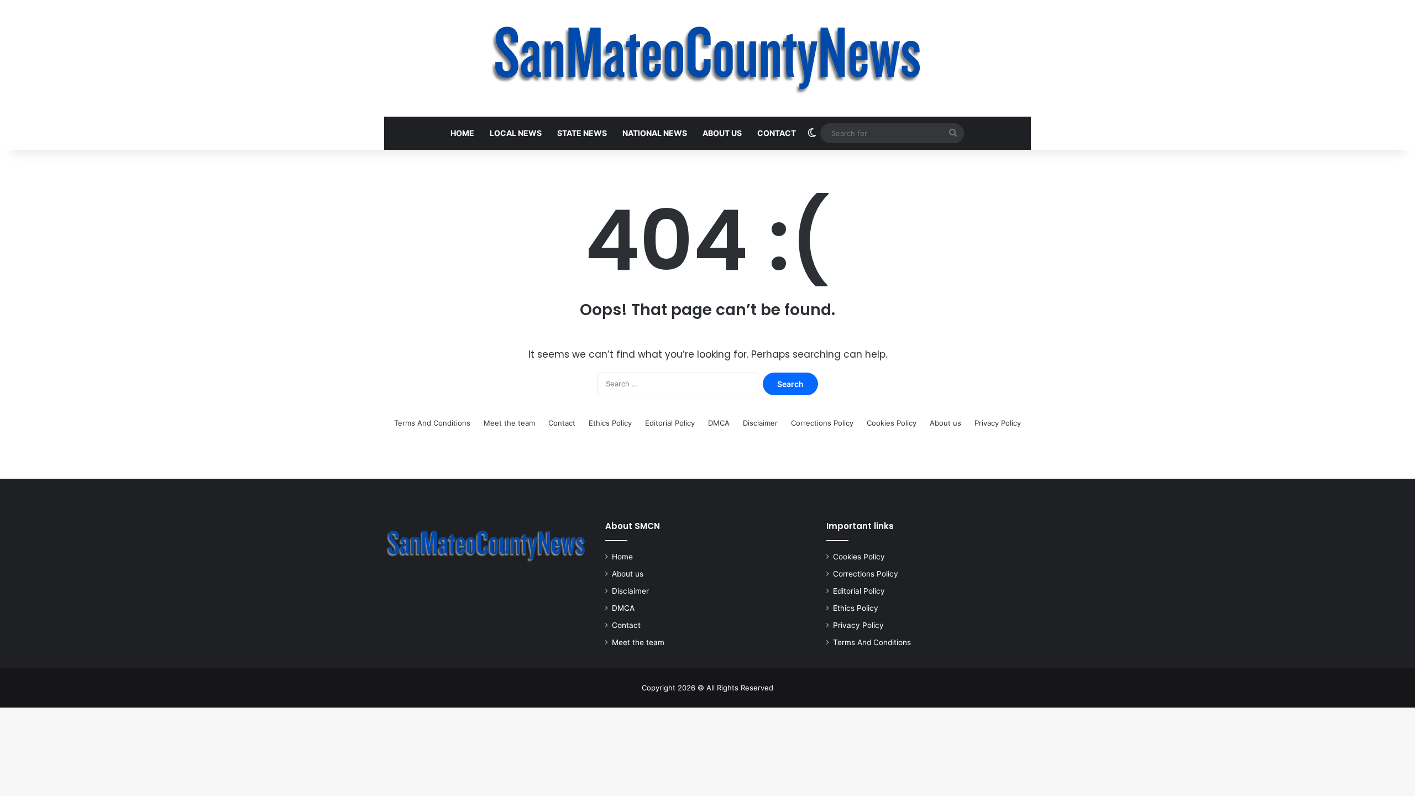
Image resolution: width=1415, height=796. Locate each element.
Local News (516, 133)
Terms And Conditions (432, 422)
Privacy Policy (997, 422)
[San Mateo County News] (707, 58)
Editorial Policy (670, 422)
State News (582, 133)
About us (722, 133)
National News (654, 133)
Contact (776, 133)
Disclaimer (760, 422)
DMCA (719, 422)
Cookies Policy (891, 422)
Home (462, 133)
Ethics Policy (610, 422)
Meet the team (509, 422)
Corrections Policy (822, 422)
